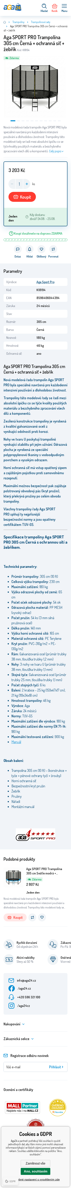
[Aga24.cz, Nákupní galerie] (5, 22)
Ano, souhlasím (35, 1171)
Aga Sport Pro (45, 282)
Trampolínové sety (40, 22)
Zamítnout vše (35, 1163)
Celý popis (55, 151)
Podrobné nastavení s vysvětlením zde (35, 1179)
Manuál (16, 742)
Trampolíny (18, 22)
